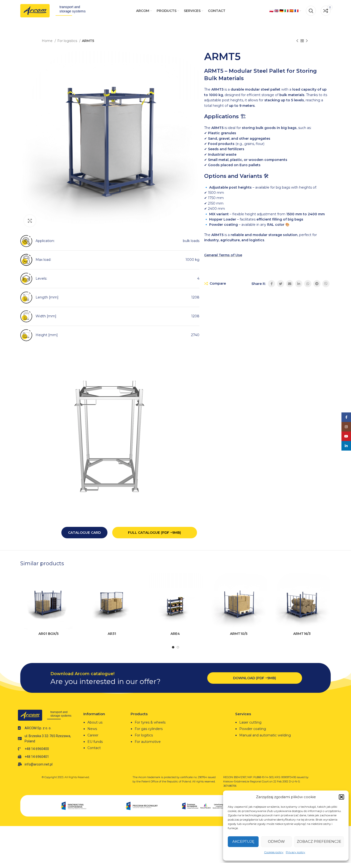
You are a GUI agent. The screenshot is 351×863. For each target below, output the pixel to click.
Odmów (276, 841)
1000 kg (192, 259)
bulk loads (191, 241)
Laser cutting (250, 722)
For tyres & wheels (150, 722)
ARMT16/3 (302, 634)
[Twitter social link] (280, 283)
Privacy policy (295, 852)
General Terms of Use (223, 255)
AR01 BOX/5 (48, 634)
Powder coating (252, 729)
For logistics (67, 41)
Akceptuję (243, 841)
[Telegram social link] (316, 283)
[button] (341, 797)
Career (92, 735)
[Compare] (73, 580)
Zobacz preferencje (319, 841)
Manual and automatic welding (265, 735)
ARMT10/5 (238, 634)
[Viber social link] (326, 283)
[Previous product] (297, 41)
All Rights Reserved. (77, 777)
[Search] (310, 10)
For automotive (148, 742)
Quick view (73, 591)
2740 (195, 335)
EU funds (95, 742)
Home (47, 41)
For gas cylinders (149, 729)
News (92, 729)
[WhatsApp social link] (307, 283)
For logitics (144, 735)
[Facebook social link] (271, 283)
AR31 (112, 634)
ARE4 (175, 634)
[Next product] (306, 41)
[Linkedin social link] (298, 283)
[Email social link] (289, 283)
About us (94, 722)
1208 (195, 297)
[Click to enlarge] (30, 221)
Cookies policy (273, 852)
